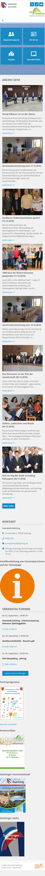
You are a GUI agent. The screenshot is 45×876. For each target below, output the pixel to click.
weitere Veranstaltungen (15, 673)
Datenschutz (6, 868)
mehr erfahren (10, 629)
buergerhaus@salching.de (16, 543)
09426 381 (9, 538)
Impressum (16, 868)
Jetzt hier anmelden (8, 724)
